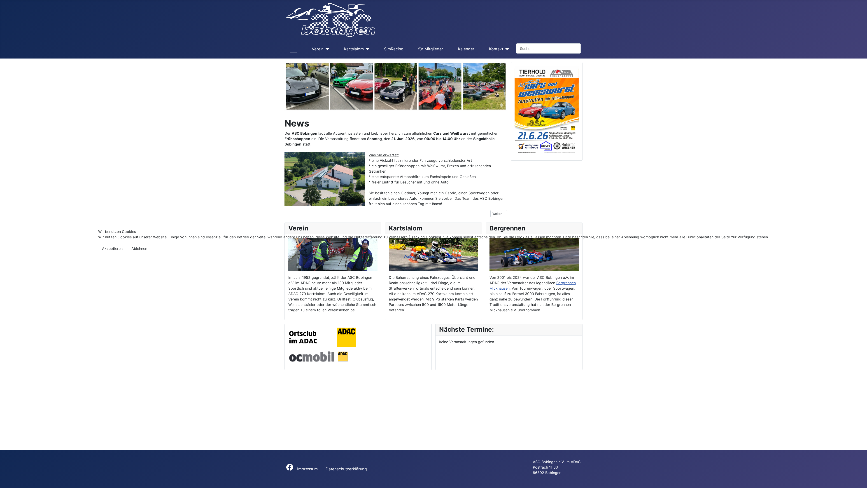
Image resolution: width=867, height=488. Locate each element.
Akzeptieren (112, 248)
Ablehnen (139, 248)
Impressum (454, 256)
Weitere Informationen (422, 256)
